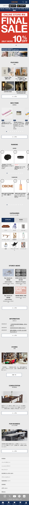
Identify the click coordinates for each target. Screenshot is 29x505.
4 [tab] (12, 131)
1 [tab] (13, 45)
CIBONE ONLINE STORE (14, 3)
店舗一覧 (14, 374)
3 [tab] (16, 45)
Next (26, 119)
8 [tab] (20, 131)
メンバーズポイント (6, 462)
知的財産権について (6, 480)
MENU (26, 2)
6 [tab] (16, 131)
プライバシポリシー (6, 477)
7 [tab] (18, 131)
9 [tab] (22, 131)
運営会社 (3, 491)
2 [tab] (14, 45)
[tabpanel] (14, 27)
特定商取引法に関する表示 (7, 473)
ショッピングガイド (6, 466)
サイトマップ (4, 469)
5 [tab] (14, 131)
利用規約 (3, 458)
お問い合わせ (4, 488)
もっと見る (14, 96)
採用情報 (3, 484)
